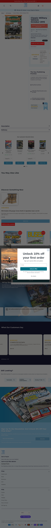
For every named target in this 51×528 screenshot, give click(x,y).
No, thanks (33, 276)
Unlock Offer (33, 269)
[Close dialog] (48, 250)
